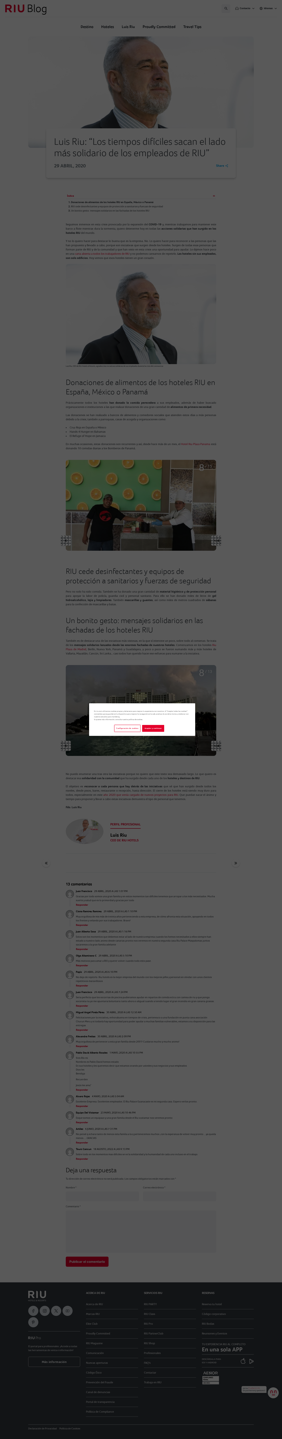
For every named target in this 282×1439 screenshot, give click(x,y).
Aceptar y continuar (153, 728)
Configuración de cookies (127, 728)
